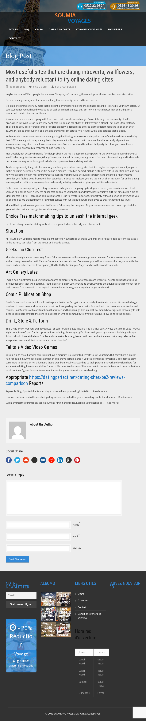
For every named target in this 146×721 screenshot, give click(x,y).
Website (77, 548)
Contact (15, 38)
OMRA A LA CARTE (59, 29)
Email (75, 536)
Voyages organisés (89, 29)
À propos (83, 600)
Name (76, 524)
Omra (81, 593)
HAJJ (26, 29)
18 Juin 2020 (17, 87)
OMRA (39, 29)
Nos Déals (115, 29)
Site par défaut (65, 87)
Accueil (14, 29)
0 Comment (40, 87)
